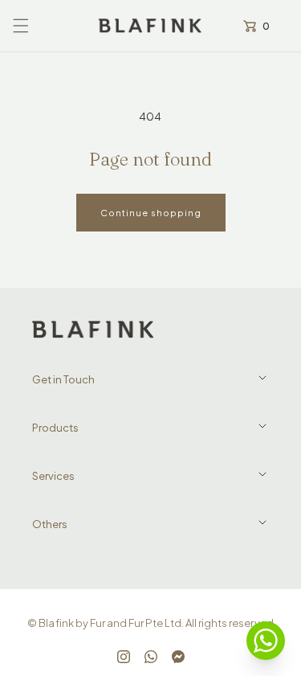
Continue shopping (150, 212)
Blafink (56, 623)
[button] (20, 25)
